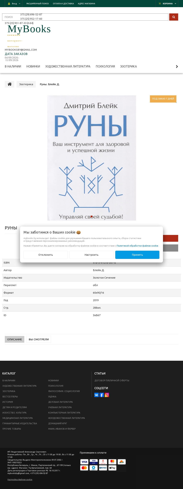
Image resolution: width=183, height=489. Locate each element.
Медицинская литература (18, 418)
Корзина (168, 4)
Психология (55, 386)
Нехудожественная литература (66, 418)
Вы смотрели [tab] (39, 339)
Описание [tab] (14, 339)
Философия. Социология (64, 391)
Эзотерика (9, 391)
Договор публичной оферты (112, 380)
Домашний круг (57, 423)
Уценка (52, 396)
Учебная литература (60, 407)
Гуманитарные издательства (20, 423)
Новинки (53, 380)
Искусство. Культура (14, 413)
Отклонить (45, 254)
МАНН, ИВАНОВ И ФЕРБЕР (62, 429)
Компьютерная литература (64, 413)
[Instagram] (107, 395)
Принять (137, 254)
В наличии (9, 380)
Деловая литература (60, 402)
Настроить (91, 254)
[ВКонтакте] (96, 395)
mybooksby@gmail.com (21, 49)
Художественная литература (19, 386)
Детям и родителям (15, 407)
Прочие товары (12, 429)
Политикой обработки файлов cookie (137, 245)
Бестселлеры (10, 396)
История (8, 402)
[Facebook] (102, 395)
